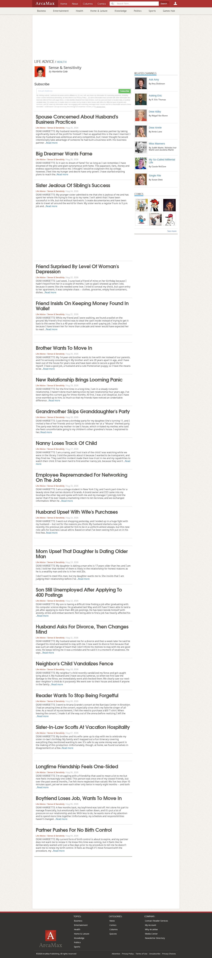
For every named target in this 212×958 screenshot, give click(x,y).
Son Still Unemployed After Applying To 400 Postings (79, 591)
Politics (137, 10)
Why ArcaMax (151, 929)
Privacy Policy (128, 953)
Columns (113, 929)
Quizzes (113, 933)
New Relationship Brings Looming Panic (79, 379)
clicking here (100, 107)
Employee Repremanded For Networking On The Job (81, 477)
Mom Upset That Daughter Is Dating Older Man (82, 553)
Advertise (116, 953)
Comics (112, 925)
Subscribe (124, 91)
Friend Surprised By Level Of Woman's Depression (77, 268)
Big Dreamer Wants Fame (64, 153)
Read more (52, 142)
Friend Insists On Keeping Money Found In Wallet (82, 305)
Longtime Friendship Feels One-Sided (77, 766)
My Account (150, 925)
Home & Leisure (98, 10)
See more (172, 231)
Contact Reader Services (156, 920)
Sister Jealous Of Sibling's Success (73, 185)
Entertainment (61, 10)
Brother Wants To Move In (64, 347)
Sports (152, 10)
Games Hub (169, 10)
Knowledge (121, 10)
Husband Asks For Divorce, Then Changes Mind (82, 628)
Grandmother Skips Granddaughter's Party (83, 411)
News (112, 920)
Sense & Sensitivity (56, 128)
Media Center (151, 933)
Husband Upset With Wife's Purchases (77, 511)
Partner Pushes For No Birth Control (74, 829)
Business (41, 10)
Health (79, 10)
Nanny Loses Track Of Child (66, 442)
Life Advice (41, 128)
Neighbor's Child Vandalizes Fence (74, 663)
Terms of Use (141, 953)
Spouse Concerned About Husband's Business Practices (77, 118)
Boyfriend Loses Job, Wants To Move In (79, 797)
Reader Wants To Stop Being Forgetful (77, 695)
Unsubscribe (154, 953)
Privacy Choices (169, 953)
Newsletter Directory (155, 938)
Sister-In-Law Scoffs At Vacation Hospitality (83, 726)
